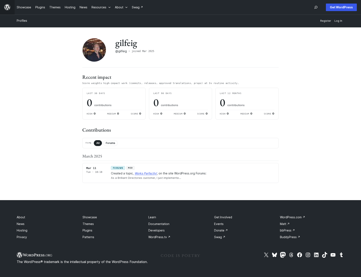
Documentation (158, 224)
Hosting (22, 230)
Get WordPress (341, 7)
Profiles (22, 20)
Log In (338, 20)
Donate (221, 230)
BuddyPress (290, 237)
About (21, 217)
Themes (88, 224)
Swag (219, 237)
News (20, 224)
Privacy (22, 237)
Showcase (90, 217)
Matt (285, 224)
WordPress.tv (159, 237)
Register (325, 20)
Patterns (88, 237)
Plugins (87, 230)
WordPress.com (292, 217)
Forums (110, 143)
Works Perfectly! (146, 173)
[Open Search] (316, 7)
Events (219, 224)
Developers (156, 230)
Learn (152, 217)
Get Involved (223, 217)
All (97, 143)
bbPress (287, 230)
